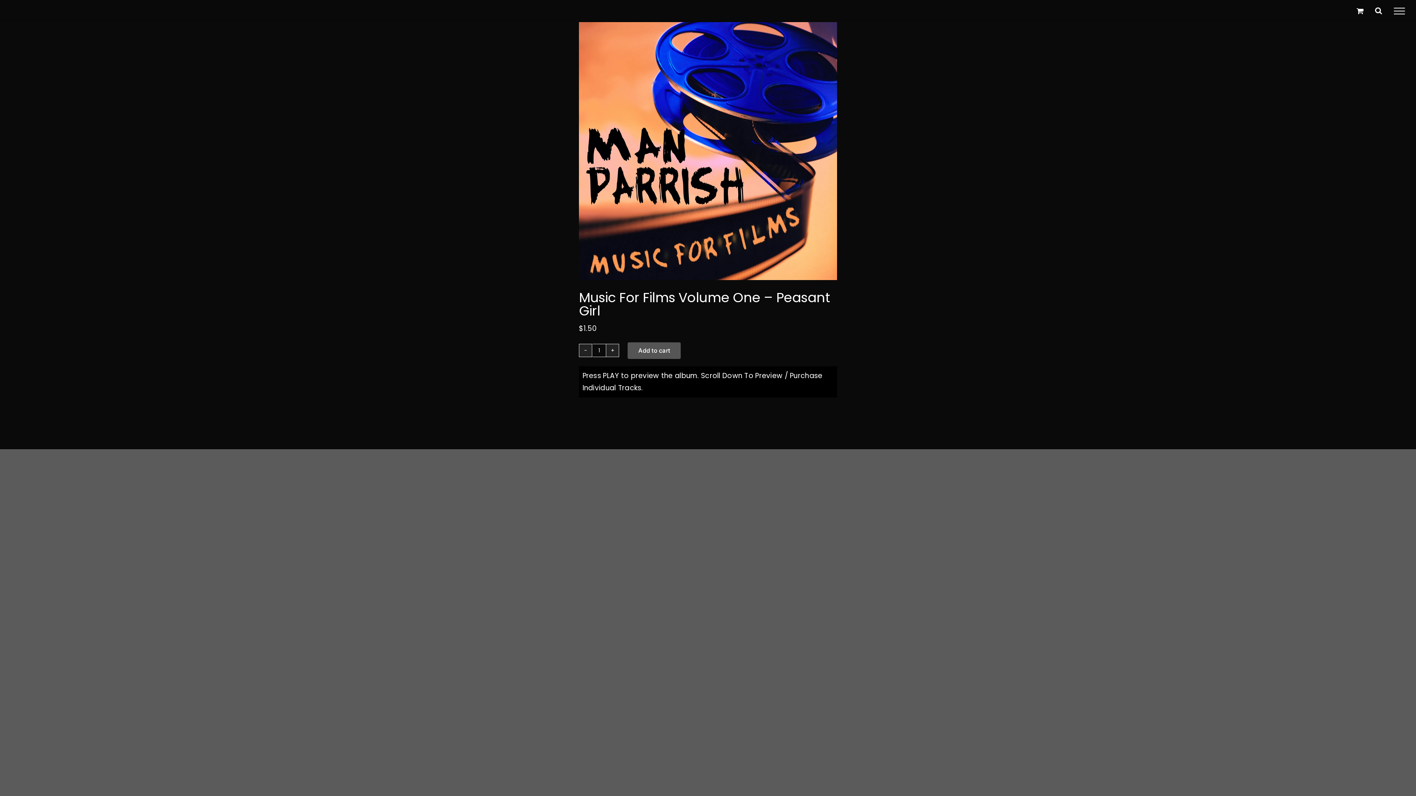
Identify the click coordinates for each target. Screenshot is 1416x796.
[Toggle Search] (1378, 10)
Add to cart (654, 350)
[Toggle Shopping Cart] (1360, 11)
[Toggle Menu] (1399, 11)
